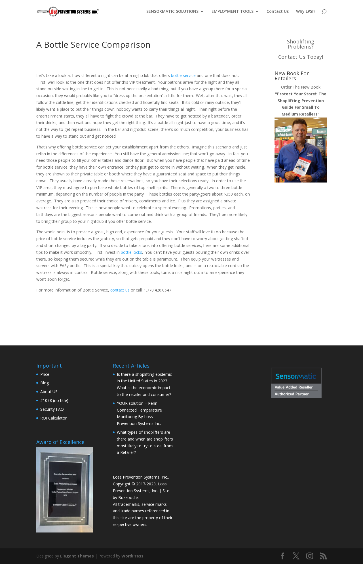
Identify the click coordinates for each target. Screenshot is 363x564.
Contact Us (278, 11)
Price (44, 374)
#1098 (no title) (54, 400)
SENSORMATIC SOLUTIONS (172, 11)
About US (49, 391)
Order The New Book (300, 100)
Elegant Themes (77, 556)
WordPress (132, 556)
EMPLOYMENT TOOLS (233, 11)
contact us (120, 290)
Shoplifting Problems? (300, 44)
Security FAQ (52, 409)
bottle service (183, 75)
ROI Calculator (53, 418)
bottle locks (131, 252)
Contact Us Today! (300, 56)
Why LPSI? (305, 11)
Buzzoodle (128, 497)
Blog (44, 382)
